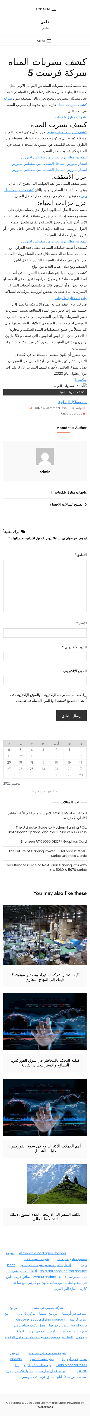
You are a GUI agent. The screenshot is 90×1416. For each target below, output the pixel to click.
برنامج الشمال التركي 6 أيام (38, 1313)
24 (43, 769)
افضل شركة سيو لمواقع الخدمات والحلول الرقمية (39, 1337)
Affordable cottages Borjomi (42, 1253)
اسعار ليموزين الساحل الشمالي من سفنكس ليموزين (49, 163)
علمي (45, 22)
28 (81, 775)
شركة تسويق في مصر (48, 1307)
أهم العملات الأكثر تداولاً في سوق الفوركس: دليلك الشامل (45, 1148)
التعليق (80, 554)
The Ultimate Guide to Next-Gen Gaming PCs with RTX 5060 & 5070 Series (46, 867)
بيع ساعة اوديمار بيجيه (51, 1371)
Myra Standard (44, 1276)
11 (32, 756)
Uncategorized (72, 413)
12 (20, 756)
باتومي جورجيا (58, 1325)
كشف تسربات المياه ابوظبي (66, 132)
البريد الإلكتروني (74, 647)
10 (43, 756)
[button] (45, 41)
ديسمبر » (38, 791)
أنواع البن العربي (65, 1288)
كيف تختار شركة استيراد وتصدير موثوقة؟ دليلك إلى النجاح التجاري (45, 977)
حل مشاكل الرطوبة (72, 401)
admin (45, 472)
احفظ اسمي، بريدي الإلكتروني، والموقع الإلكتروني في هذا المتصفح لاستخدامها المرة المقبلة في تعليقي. (47, 697)
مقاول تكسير (24, 1371)
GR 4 (63, 1276)
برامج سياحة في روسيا (42, 1331)
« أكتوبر (52, 791)
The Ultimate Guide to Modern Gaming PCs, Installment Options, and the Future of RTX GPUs (48, 829)
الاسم (81, 623)
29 (69, 775)
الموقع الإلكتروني (75, 671)
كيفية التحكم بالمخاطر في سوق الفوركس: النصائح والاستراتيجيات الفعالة (45, 1063)
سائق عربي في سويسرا (37, 1376)
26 (20, 769)
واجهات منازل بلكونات (71, 117)
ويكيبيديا (81, 379)
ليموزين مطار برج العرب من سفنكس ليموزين (54, 157)
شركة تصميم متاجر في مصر (46, 1353)
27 (9, 769)
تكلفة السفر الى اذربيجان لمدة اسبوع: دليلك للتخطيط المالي (45, 1217)
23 (56, 769)
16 (56, 762)
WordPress (45, 1407)
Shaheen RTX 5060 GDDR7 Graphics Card (54, 841)
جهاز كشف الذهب (42, 1359)
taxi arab (67, 1331)
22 (69, 769)
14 (80, 762)
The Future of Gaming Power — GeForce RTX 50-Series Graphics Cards (48, 853)
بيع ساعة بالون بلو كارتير (45, 1282)
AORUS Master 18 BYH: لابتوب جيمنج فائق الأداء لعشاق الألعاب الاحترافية (47, 815)
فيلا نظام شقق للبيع (37, 1365)
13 (9, 756)
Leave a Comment (44, 408)
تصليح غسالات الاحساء (66, 504)
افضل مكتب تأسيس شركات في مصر (45, 1265)
